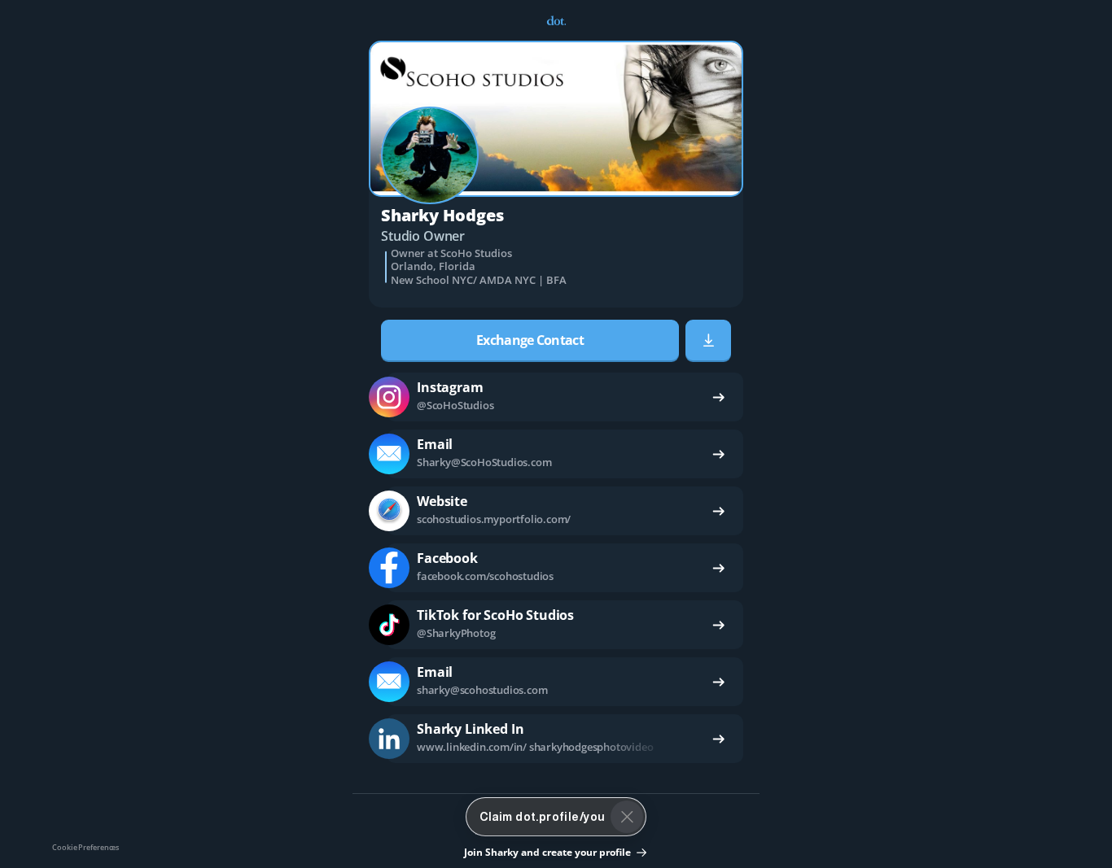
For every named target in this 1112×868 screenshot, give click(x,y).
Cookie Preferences (85, 847)
